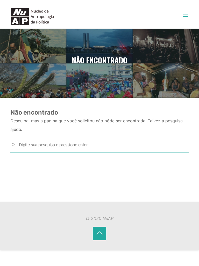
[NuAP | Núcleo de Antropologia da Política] (32, 16)
